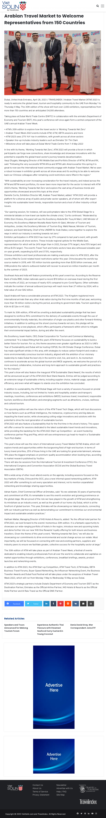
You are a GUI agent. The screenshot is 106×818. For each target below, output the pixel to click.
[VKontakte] (75, 604)
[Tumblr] (53, 604)
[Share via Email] (83, 604)
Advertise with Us (64, 788)
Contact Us (38, 785)
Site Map (60, 795)
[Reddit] (68, 604)
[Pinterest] (60, 604)
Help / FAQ (61, 791)
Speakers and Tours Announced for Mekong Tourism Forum (16, 627)
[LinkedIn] (46, 604)
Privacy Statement (41, 795)
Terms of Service (40, 791)
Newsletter (61, 785)
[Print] (91, 604)
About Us (37, 788)
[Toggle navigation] (101, 6)
